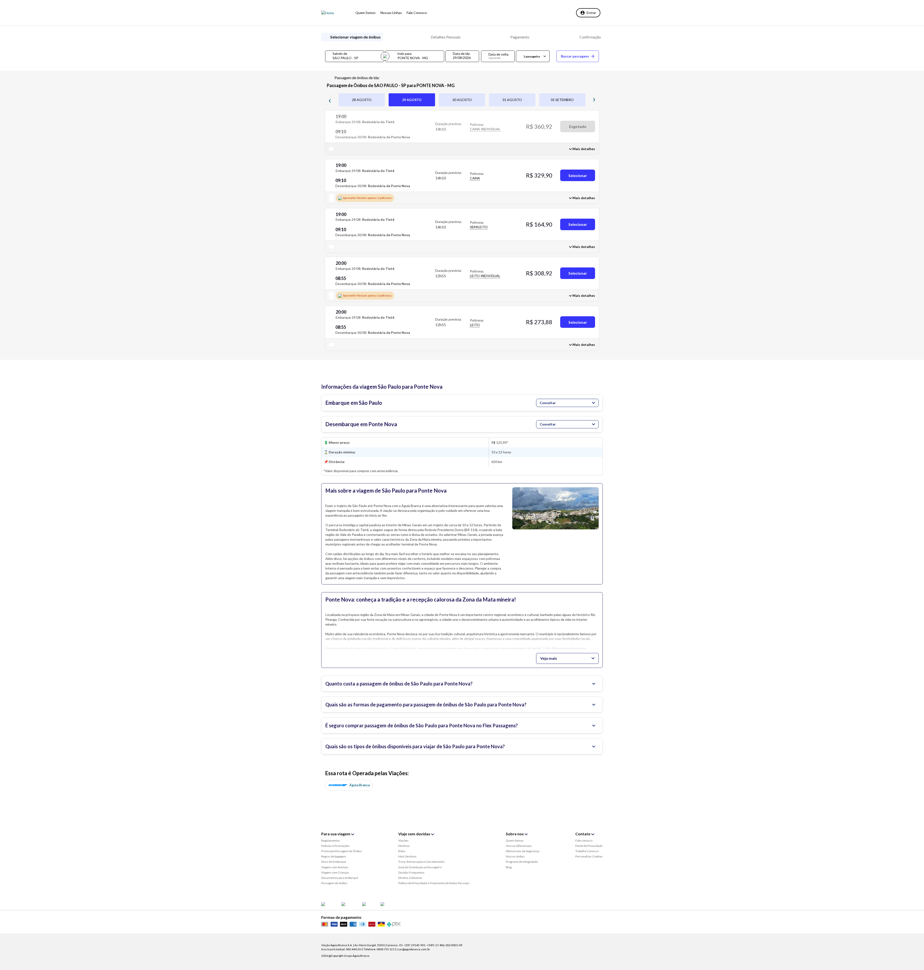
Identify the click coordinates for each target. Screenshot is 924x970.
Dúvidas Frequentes (411, 872)
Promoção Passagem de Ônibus (341, 851)
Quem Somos (515, 840)
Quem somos (365, 13)
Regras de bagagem (333, 856)
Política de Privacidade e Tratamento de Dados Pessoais (433, 883)
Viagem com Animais (334, 867)
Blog (509, 867)
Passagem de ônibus (334, 883)
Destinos (404, 846)
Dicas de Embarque (333, 861)
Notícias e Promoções (335, 846)
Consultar (548, 403)
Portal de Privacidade (589, 846)
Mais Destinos (407, 856)
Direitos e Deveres (410, 878)
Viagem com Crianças (335, 872)
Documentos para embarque (339, 878)
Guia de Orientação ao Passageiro (420, 867)
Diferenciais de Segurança (522, 851)
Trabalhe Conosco (586, 851)
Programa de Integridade (522, 861)
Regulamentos (330, 840)
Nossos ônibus (515, 856)
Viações (403, 840)
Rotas (401, 851)
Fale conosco (417, 13)
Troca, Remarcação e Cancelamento (421, 861)
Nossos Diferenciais (519, 846)
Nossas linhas (391, 13)
